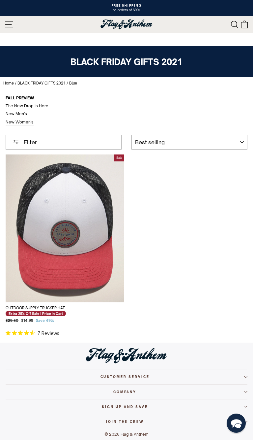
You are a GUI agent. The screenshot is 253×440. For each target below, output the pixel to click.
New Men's (16, 113)
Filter (29, 142)
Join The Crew (125, 421)
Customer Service (125, 377)
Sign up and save (125, 407)
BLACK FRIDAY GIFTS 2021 (41, 83)
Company (124, 392)
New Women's (20, 121)
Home (8, 83)
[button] (236, 423)
